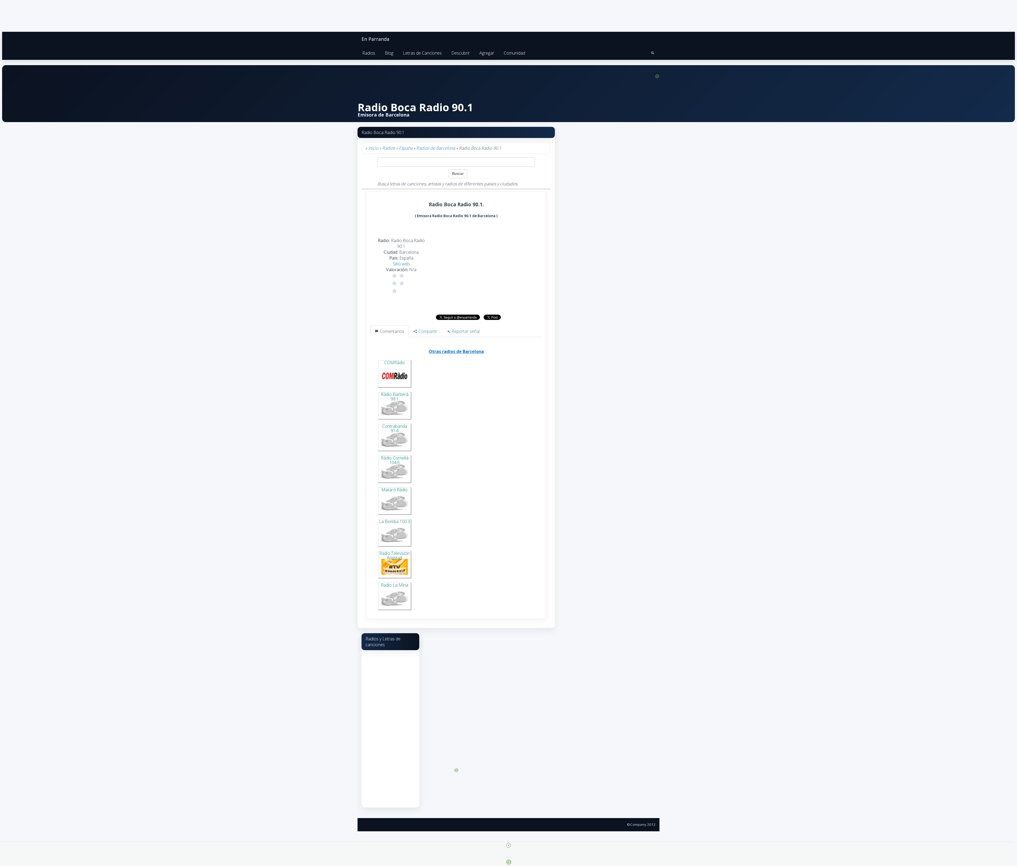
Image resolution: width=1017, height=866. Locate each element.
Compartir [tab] (427, 331)
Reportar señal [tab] (465, 331)
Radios (368, 53)
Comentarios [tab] (391, 331)
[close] (508, 845)
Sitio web (401, 264)
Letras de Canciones (422, 53)
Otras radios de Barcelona (456, 351)
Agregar (486, 53)
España (405, 148)
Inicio (373, 148)
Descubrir (460, 53)
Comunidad (514, 53)
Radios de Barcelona (435, 148)
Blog (389, 53)
